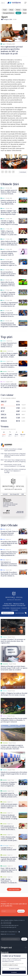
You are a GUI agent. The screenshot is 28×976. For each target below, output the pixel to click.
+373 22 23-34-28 (7, 922)
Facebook (2, 172)
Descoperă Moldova (8, 13)
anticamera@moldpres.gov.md (11, 925)
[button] (25, 348)
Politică (18, 10)
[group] (14, 344)
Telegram (13, 172)
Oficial (11, 10)
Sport (4, 16)
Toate (4, 10)
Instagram (6, 172)
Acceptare (14, 972)
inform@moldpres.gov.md (10, 927)
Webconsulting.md (10, 934)
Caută (24, 939)
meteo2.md (13, 429)
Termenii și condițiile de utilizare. (10, 965)
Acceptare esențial (14, 968)
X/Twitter (9, 172)
